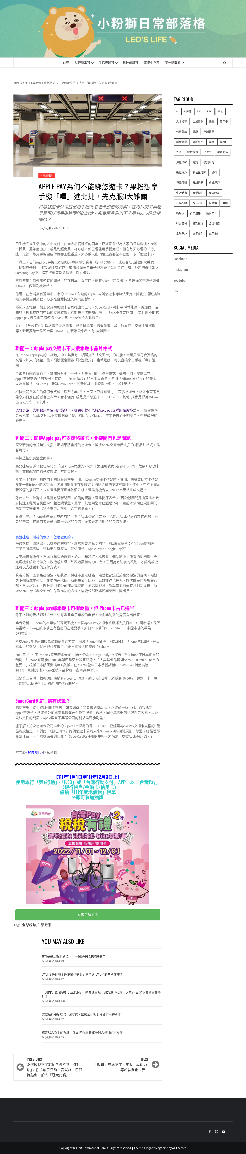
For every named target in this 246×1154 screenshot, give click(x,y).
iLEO (209, 111)
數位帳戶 (181, 172)
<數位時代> (34, 752)
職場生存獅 (151, 62)
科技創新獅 (130, 62)
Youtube (180, 280)
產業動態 (198, 193)
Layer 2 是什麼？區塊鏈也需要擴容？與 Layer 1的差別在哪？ (82, 974)
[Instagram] (214, 1131)
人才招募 (181, 121)
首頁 (66, 62)
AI (177, 111)
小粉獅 (47, 228)
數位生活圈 (199, 172)
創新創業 (181, 142)
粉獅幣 (213, 203)
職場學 (180, 213)
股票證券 (195, 213)
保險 (211, 121)
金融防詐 (181, 233)
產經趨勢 (214, 193)
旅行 (214, 172)
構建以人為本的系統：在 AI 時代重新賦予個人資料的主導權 (82, 1032)
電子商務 (198, 233)
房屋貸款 (181, 162)
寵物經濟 (192, 152)
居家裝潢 (222, 152)
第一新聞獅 (172, 62)
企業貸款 (198, 121)
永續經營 (214, 182)
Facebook (180, 259)
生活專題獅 (106, 62)
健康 (195, 131)
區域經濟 (198, 142)
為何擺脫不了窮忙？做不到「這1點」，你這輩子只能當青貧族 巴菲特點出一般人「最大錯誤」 (54, 1067)
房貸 (195, 162)
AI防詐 (187, 111)
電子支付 (214, 233)
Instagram (181, 269)
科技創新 (198, 203)
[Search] (224, 63)
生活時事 (44, 925)
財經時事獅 (82, 62)
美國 (225, 203)
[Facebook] (207, 1131)
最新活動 (198, 182)
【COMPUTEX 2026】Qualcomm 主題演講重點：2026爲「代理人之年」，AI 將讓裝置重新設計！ (101, 994)
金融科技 (214, 223)
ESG (199, 111)
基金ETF (224, 142)
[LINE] (229, 1131)
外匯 (179, 152)
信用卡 (224, 121)
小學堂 (208, 152)
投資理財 (209, 162)
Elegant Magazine (156, 1148)
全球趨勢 (29, 925)
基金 (211, 142)
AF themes (179, 1148)
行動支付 (181, 223)
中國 (220, 111)
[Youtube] (222, 1131)
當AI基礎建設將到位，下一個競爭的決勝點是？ (74, 956)
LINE (177, 291)
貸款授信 (198, 223)
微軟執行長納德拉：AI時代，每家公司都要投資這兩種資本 (81, 1014)
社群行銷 (181, 203)
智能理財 (181, 182)
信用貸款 (181, 131)
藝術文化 (211, 213)
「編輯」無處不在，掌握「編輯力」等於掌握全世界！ (121, 1064)
